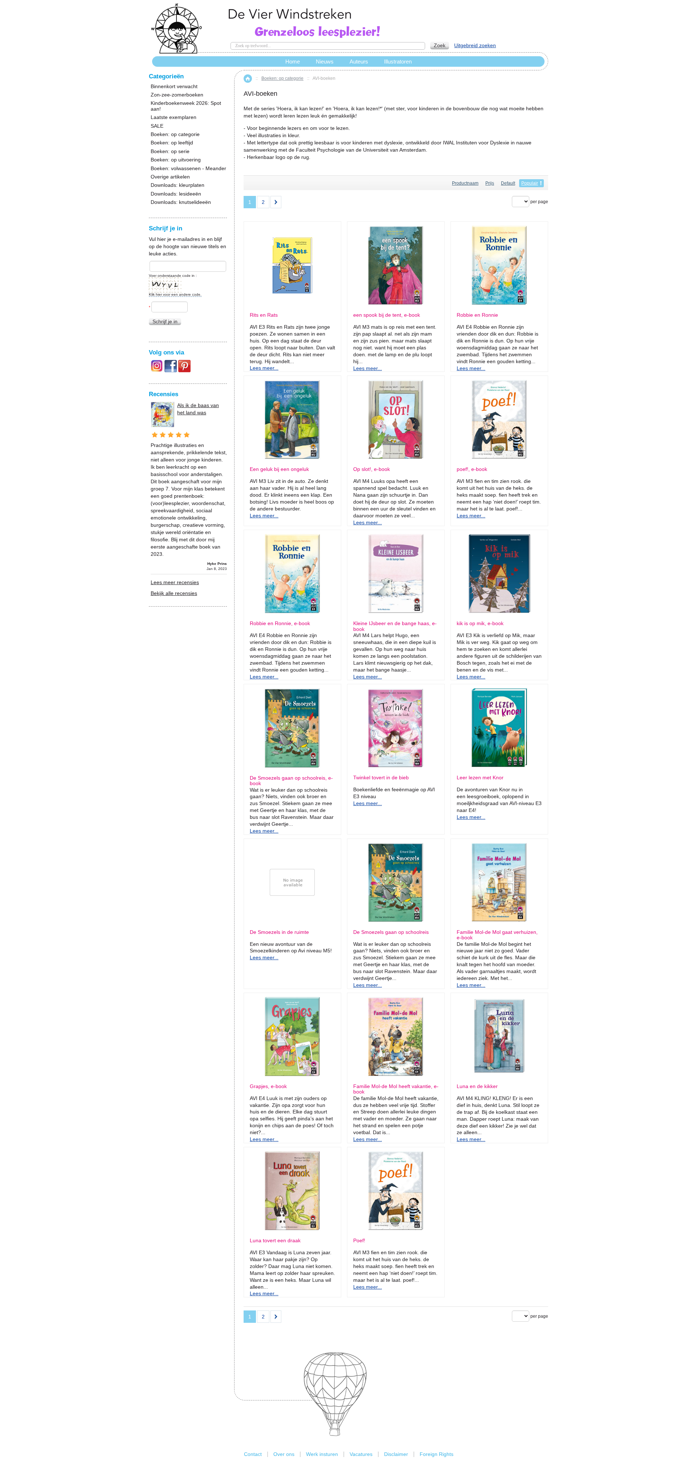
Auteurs (359, 61)
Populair (529, 183)
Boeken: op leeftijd (172, 142)
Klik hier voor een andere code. (175, 294)
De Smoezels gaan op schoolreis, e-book (291, 780)
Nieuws (325, 61)
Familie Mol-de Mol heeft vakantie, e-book (396, 1089)
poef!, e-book (472, 469)
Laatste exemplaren (173, 117)
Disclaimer (396, 1454)
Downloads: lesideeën (176, 194)
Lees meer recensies (175, 582)
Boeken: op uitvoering (176, 160)
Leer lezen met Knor (480, 777)
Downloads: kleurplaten (177, 185)
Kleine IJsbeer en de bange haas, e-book (395, 626)
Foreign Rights (436, 1454)
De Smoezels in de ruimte (279, 932)
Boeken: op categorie (282, 78)
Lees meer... (264, 368)
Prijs (489, 183)
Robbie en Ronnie (477, 315)
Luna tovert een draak (275, 1240)
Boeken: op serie (170, 151)
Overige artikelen (170, 177)
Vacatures (361, 1454)
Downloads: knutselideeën (181, 202)
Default (508, 183)
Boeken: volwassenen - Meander (188, 168)
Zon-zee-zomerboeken (177, 95)
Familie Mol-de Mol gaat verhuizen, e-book (497, 935)
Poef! (359, 1240)
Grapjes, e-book (268, 1086)
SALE (157, 126)
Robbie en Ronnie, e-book (280, 623)
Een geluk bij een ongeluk (279, 469)
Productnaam (465, 183)
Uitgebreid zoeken (475, 45)
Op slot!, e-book (371, 469)
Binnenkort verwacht (174, 86)
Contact (253, 1454)
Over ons (283, 1454)
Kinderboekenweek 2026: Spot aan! (186, 105)
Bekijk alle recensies (174, 593)
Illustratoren (398, 61)
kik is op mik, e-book (480, 623)
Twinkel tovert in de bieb (381, 777)
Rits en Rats (264, 315)
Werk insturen (322, 1454)
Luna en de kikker (477, 1086)
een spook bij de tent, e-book (386, 315)
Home (248, 78)
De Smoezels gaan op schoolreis (391, 932)
